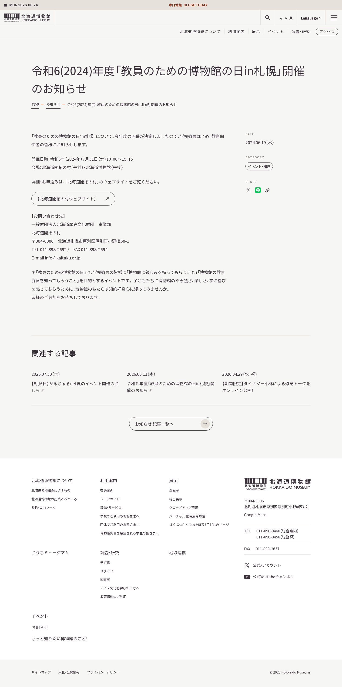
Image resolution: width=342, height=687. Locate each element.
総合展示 (175, 499)
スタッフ (106, 571)
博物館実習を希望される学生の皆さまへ (129, 533)
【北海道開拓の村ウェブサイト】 (66, 199)
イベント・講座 (259, 166)
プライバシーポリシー (103, 672)
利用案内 (236, 31)
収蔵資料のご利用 (113, 596)
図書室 (105, 579)
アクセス (327, 31)
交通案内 (106, 490)
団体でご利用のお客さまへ (119, 524)
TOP (35, 104)
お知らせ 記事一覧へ (154, 424)
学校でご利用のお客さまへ (119, 516)
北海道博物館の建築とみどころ (54, 499)
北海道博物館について (200, 31)
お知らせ (53, 104)
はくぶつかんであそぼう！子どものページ (199, 524)
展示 (256, 31)
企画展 (174, 490)
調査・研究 (301, 31)
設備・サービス (110, 507)
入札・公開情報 (69, 672)
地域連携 (177, 552)
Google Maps (255, 514)
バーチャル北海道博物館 (187, 516)
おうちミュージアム (50, 552)
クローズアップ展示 (183, 507)
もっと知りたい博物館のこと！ (59, 638)
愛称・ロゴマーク (43, 507)
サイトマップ (41, 672)
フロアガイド (110, 499)
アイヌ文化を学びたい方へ (119, 588)
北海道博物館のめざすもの (50, 490)
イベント (276, 31)
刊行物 (105, 562)
